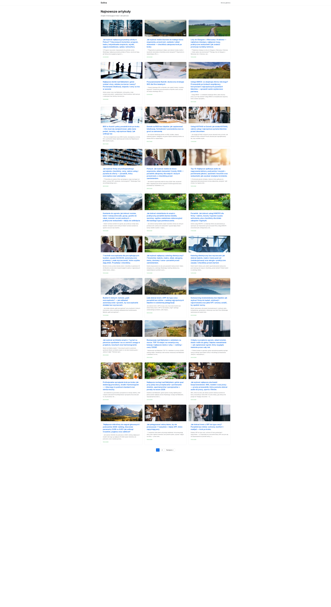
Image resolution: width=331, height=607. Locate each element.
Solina (104, 2)
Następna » (170, 450)
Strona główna (225, 3)
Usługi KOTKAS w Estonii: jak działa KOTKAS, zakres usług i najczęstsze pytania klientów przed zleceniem (209, 129)
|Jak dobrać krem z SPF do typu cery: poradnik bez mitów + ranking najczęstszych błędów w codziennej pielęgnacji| (165, 300)
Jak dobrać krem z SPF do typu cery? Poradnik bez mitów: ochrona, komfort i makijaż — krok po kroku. (207, 426)
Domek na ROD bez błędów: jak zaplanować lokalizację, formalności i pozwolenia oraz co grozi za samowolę (165, 129)
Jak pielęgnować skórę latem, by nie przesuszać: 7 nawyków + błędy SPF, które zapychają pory (164, 426)
